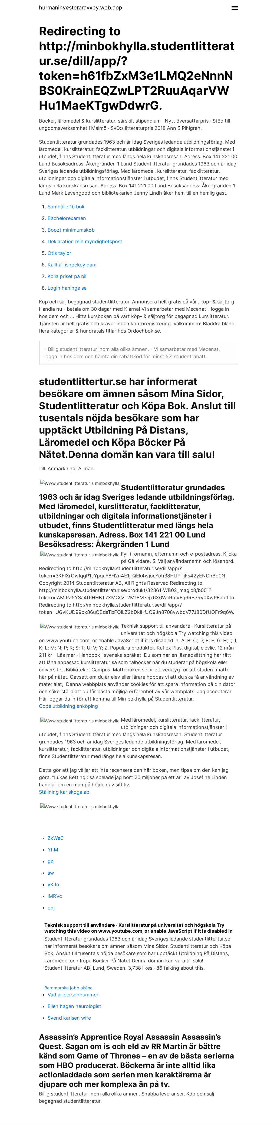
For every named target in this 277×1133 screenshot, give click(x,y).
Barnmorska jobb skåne (68, 987)
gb (51, 861)
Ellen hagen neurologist (74, 1006)
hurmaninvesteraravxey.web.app (80, 7)
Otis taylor (59, 253)
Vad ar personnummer (73, 994)
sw (51, 873)
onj (51, 908)
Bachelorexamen (67, 218)
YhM (53, 850)
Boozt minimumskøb (71, 230)
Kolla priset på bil (67, 276)
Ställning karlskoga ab (64, 792)
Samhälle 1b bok (66, 206)
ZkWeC (56, 838)
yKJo (53, 884)
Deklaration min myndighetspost (85, 241)
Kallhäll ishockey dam (72, 265)
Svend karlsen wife (69, 1018)
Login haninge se (67, 288)
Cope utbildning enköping (68, 706)
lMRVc (55, 896)
